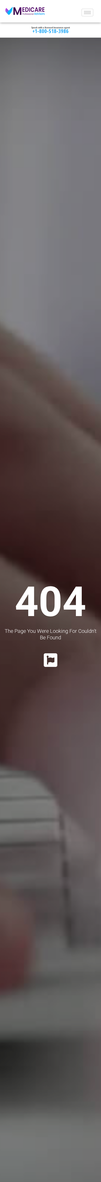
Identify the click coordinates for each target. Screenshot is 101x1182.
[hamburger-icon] (87, 12)
